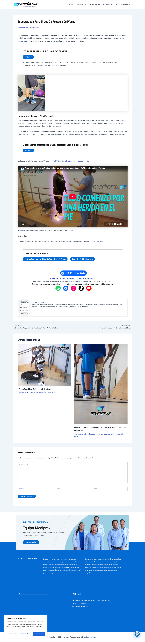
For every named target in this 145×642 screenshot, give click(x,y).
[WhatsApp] (58, 288)
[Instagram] (73, 288)
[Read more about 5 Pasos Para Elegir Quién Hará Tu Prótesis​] (44, 365)
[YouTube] (89, 288)
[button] (129, 4)
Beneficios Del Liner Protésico (82, 259)
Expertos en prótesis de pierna (100, 4)
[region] (25, 626)
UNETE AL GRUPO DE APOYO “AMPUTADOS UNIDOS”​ (72, 278)
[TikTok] (81, 288)
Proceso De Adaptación (107, 434)
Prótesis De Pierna (37, 393)
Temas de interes (121, 4)
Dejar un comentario (24, 393)
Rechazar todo (25, 634)
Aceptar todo (39, 634)
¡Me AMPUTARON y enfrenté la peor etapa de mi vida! (69, 161)
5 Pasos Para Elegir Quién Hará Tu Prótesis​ (34, 389)
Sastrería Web (91, 637)
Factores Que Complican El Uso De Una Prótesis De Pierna (45, 259)
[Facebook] (65, 288)
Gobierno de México (97, 241)
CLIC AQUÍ (28, 57)
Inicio (71, 4)
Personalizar (12, 634)
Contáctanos (81, 4)
